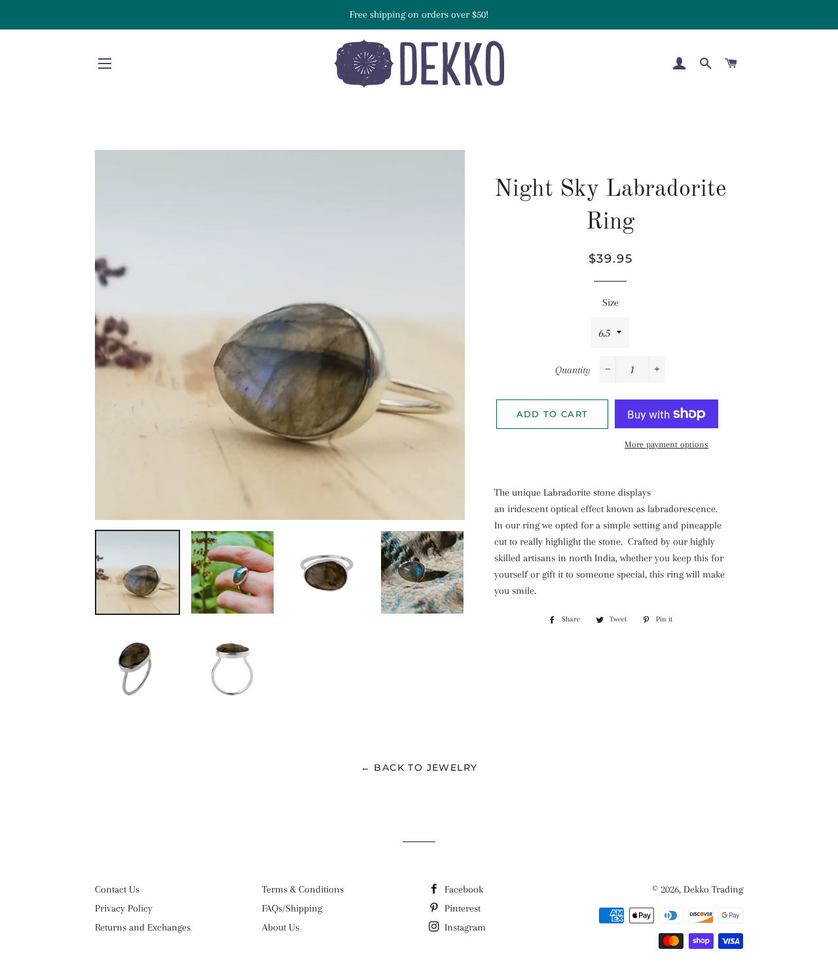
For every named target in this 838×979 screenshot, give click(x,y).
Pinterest (461, 908)
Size (610, 302)
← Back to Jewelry (419, 767)
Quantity (573, 370)
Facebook (462, 889)
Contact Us (117, 889)
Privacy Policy (124, 908)
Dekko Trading (713, 889)
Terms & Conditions (303, 889)
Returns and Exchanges (143, 927)
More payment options (666, 444)
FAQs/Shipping (292, 908)
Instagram (464, 927)
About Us (280, 927)
